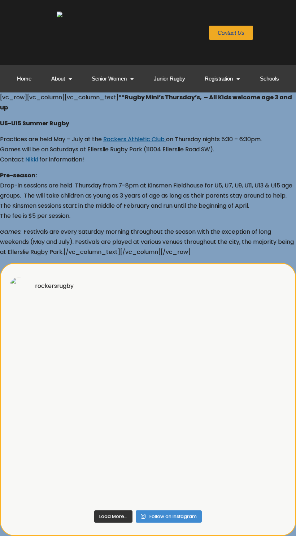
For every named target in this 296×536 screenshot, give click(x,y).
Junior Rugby (169, 78)
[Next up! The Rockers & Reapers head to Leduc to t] (43, 485)
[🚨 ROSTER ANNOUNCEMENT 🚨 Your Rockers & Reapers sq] (183, 444)
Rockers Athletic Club (134, 139)
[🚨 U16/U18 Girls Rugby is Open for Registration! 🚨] (183, 404)
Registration (219, 78)
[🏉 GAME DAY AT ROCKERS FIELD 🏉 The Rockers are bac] (253, 322)
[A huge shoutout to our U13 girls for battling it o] (183, 363)
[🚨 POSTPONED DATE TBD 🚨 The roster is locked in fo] (43, 404)
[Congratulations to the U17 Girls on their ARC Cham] (113, 363)
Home (24, 78)
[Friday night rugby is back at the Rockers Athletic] (113, 444)
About (58, 78)
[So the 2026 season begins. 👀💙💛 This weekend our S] (253, 485)
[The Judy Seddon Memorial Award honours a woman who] (253, 444)
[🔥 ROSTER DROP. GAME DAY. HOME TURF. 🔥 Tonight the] (183, 322)
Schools (269, 78)
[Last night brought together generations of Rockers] (43, 363)
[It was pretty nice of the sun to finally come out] (253, 363)
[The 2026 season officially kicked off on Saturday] (183, 485)
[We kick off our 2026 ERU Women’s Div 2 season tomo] (113, 485)
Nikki (31, 159)
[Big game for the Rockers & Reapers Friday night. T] (253, 404)
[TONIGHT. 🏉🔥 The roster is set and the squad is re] (43, 444)
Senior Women (109, 78)
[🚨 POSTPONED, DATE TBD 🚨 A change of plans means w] (113, 404)
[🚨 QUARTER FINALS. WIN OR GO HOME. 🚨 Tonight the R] (113, 322)
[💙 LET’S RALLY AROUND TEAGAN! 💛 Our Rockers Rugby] (43, 322)
